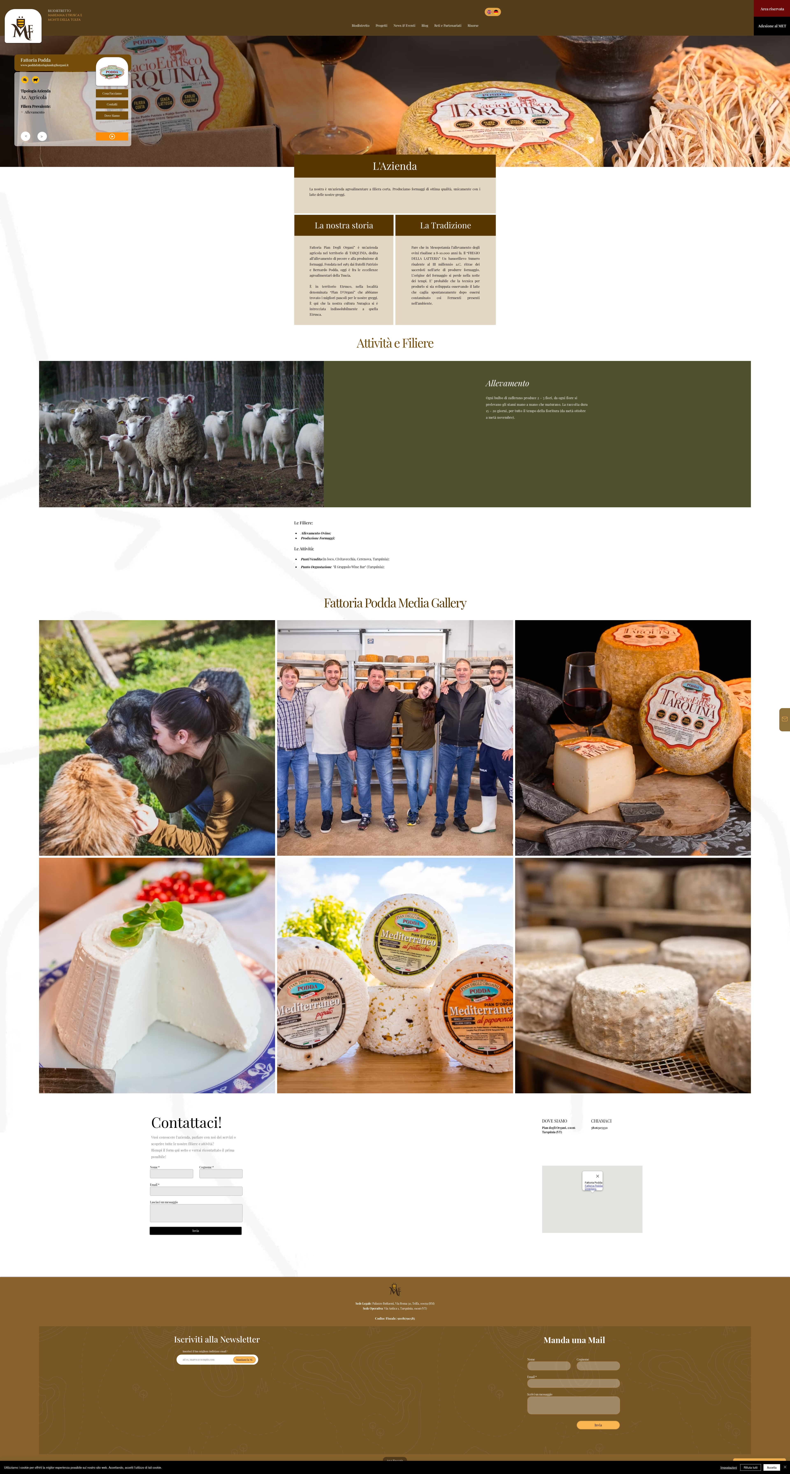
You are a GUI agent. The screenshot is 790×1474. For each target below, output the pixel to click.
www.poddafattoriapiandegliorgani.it (45, 65)
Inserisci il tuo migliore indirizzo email (204, 1351)
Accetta (772, 1467)
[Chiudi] (785, 1467)
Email (153, 1184)
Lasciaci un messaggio (164, 1202)
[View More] (112, 136)
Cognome (205, 1167)
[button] (25, 80)
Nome (154, 1167)
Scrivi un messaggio (539, 1394)
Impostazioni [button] (728, 1467)
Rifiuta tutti (750, 1467)
